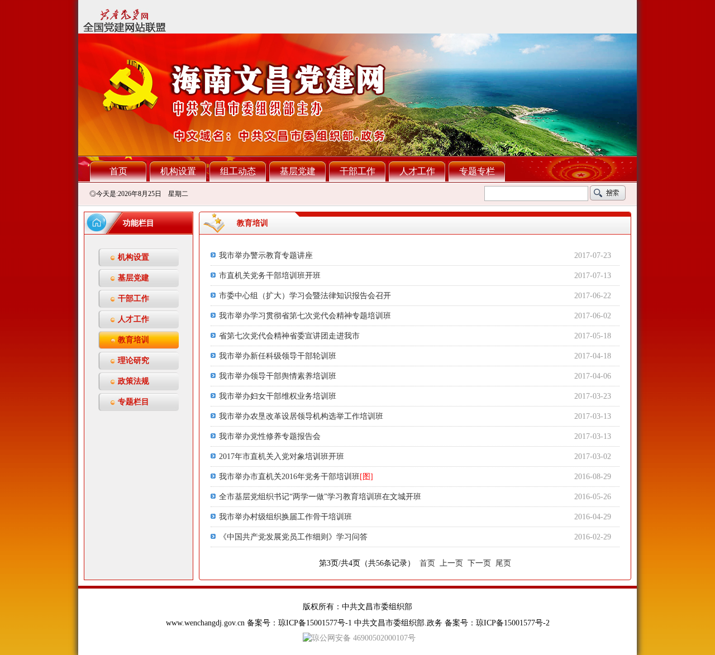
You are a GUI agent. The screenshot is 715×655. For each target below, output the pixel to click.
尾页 (503, 563)
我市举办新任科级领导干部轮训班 (277, 356)
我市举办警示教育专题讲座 (266, 255)
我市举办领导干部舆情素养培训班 (277, 376)
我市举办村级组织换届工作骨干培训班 (285, 517)
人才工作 (417, 171)
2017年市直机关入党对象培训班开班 (281, 456)
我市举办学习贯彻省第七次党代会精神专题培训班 (305, 316)
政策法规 (133, 381)
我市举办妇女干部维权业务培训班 (277, 396)
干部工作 (357, 171)
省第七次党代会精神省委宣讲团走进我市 (289, 336)
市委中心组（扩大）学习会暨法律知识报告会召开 (305, 295)
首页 (118, 171)
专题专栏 (477, 171)
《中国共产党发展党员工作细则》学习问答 (293, 537)
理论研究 (133, 360)
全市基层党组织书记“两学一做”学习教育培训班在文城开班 (320, 497)
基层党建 (298, 171)
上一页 (451, 563)
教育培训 (133, 340)
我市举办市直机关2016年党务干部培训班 (296, 476)
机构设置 (178, 171)
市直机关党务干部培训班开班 (270, 275)
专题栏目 (133, 402)
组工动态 (238, 171)
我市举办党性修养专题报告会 (270, 436)
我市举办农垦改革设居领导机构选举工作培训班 (301, 416)
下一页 (479, 563)
